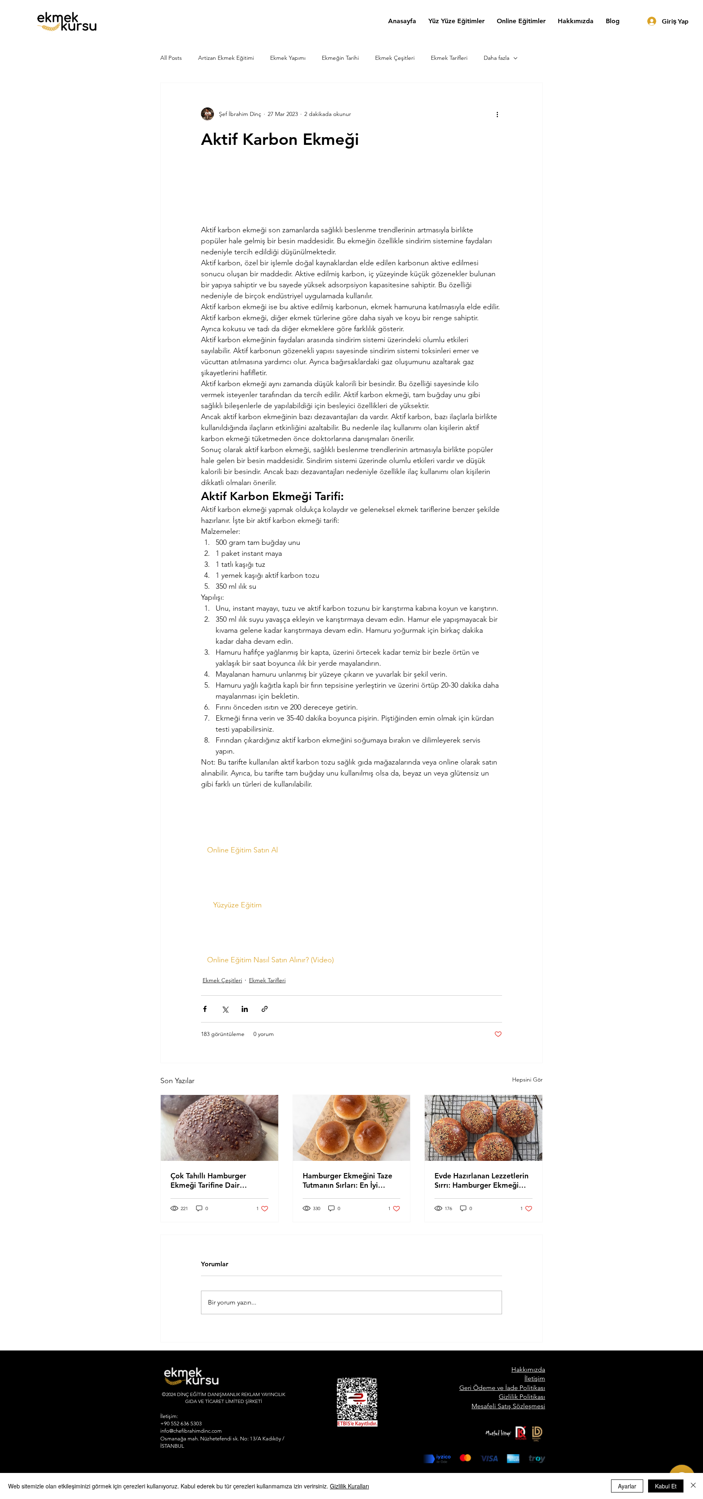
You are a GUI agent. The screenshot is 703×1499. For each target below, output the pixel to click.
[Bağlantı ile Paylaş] (265, 1009)
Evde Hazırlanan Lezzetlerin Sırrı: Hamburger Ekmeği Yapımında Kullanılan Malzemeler (481, 1180)
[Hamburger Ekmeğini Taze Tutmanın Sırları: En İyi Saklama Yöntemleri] (351, 1128)
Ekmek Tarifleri (449, 57)
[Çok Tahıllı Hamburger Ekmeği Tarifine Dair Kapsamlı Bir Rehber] (219, 1128)
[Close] (693, 1485)
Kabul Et (666, 1486)
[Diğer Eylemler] (497, 114)
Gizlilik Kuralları (349, 1486)
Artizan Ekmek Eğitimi (226, 57)
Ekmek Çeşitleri (395, 57)
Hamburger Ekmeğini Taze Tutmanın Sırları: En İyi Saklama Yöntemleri (347, 1180)
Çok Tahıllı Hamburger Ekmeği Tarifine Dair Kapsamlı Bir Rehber (208, 1180)
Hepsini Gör (527, 1079)
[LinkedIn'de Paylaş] (245, 1009)
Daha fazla (496, 57)
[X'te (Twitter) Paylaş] (225, 1009)
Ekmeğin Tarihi (340, 57)
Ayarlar (627, 1486)
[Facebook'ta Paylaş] (205, 1009)
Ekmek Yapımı (288, 57)
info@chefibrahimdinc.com (191, 1431)
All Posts (171, 57)
